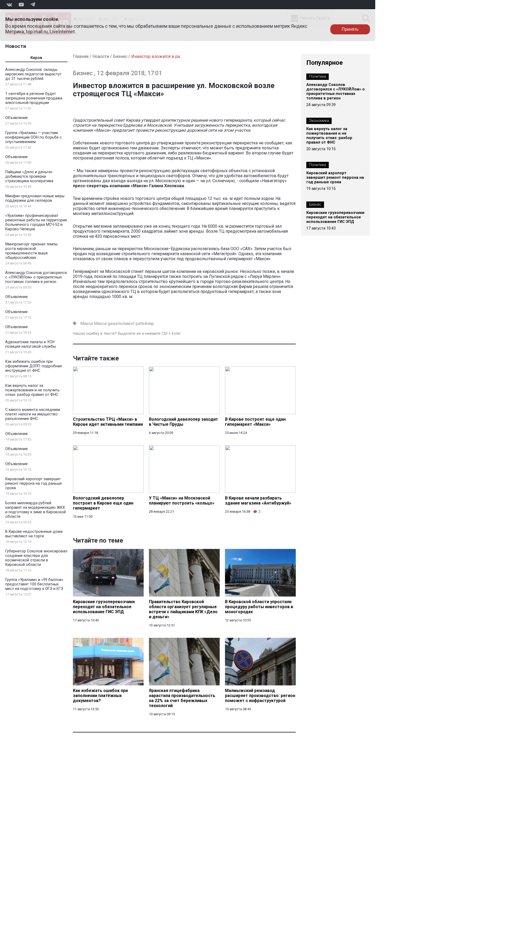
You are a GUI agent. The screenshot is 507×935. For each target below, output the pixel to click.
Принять (350, 29)
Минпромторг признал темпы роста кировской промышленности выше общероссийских (31, 251)
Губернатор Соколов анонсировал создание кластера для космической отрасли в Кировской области (36, 558)
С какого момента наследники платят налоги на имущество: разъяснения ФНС (32, 414)
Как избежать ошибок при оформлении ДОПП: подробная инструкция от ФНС (33, 366)
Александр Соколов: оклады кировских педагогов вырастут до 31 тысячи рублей (33, 74)
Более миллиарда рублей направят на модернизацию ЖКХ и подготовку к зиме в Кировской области (35, 510)
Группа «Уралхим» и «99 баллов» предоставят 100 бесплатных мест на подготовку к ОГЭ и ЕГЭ (34, 584)
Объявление (16, 118)
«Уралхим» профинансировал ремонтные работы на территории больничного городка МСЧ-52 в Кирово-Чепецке (36, 222)
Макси (86, 323)
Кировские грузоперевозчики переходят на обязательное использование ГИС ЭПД (335, 217)
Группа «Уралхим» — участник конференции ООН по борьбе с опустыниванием (33, 137)
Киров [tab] (36, 58)
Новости (15, 46)
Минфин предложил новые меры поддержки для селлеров (34, 198)
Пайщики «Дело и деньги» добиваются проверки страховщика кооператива (29, 176)
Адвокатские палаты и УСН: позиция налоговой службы (30, 344)
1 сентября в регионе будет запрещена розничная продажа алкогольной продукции (33, 98)
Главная (80, 56)
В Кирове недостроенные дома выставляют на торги (34, 533)
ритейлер (145, 323)
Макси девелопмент (114, 323)
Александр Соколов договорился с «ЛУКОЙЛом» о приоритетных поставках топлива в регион (36, 277)
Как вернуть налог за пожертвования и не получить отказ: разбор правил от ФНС (32, 390)
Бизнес (120, 56)
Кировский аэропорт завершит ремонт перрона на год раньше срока (33, 483)
